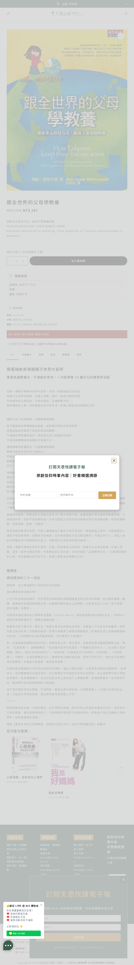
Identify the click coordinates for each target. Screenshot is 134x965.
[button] (114, 461)
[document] (67, 482)
